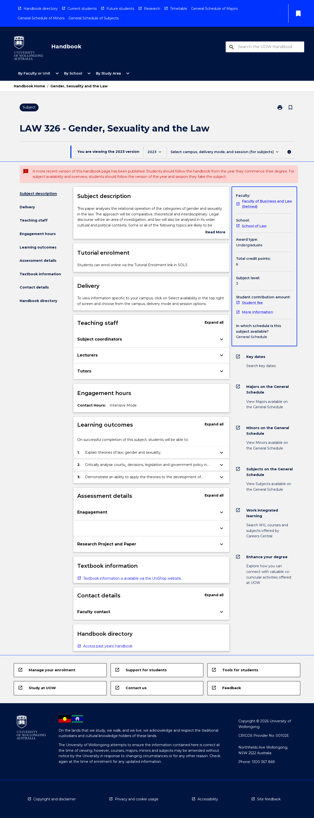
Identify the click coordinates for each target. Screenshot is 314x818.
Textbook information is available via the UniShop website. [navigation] (132, 578)
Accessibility (207, 799)
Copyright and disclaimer (54, 799)
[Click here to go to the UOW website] (28, 49)
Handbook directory (41, 8)
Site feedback (269, 799)
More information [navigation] (257, 312)
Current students (82, 8)
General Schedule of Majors (214, 8)
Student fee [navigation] (252, 303)
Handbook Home (29, 86)
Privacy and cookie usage (136, 799)
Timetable (178, 8)
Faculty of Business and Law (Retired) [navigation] (267, 204)
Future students (120, 8)
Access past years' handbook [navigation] (107, 646)
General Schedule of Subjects (93, 18)
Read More (215, 232)
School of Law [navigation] (254, 226)
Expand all (214, 322)
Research (152, 8)
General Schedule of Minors (41, 18)
